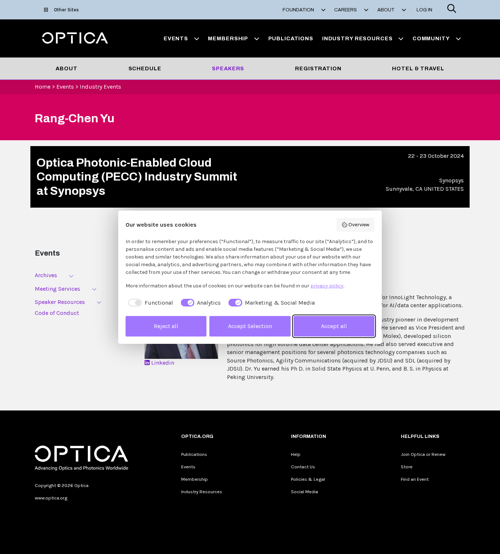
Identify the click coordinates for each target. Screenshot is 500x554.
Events (65, 86)
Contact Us (303, 466)
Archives (46, 275)
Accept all (334, 326)
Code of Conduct (57, 312)
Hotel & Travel (418, 68)
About (66, 68)
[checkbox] (149, 302)
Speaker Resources (60, 301)
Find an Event (415, 479)
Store (407, 466)
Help (296, 454)
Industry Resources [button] (357, 38)
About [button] (386, 9)
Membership (194, 479)
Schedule (144, 68)
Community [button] (431, 38)
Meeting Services (57, 288)
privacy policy (326, 286)
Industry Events (100, 86)
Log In (424, 9)
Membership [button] (228, 38)
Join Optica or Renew (423, 454)
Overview (358, 225)
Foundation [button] (299, 9)
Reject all (166, 326)
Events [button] (176, 38)
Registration (318, 68)
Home (43, 86)
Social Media (304, 491)
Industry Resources (201, 491)
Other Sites (66, 9)
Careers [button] (346, 9)
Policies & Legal (308, 479)
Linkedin (162, 362)
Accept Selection (250, 326)
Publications (290, 38)
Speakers (228, 68)
